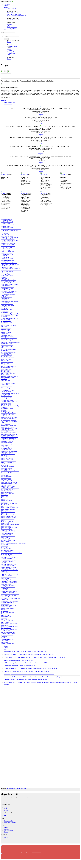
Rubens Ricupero (5, 604)
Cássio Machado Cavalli (7, 289)
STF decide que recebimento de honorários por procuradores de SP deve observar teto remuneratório (29, 674)
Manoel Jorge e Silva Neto (7, 493)
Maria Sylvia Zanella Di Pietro (8, 516)
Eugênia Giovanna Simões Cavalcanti (10, 342)
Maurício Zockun (5, 523)
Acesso (6, 39)
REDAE (6, 810)
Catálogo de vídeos (12, 27)
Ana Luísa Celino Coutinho (7, 239)
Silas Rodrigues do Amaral (7, 612)
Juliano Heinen (4, 445)
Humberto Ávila (5, 398)
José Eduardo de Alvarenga (7, 427)
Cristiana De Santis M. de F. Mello (9, 301)
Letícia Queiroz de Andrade (7, 466)
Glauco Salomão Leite (6, 389)
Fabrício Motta (4, 350)
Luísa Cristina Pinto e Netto (7, 489)
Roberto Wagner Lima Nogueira (9, 591)
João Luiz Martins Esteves (7, 414)
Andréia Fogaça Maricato (7, 258)
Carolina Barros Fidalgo (7, 288)
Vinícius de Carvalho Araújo (8, 633)
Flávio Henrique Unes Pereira (8, 373)
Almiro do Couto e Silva (7, 236)
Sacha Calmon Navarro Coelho (8, 605)
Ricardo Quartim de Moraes (8, 587)
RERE (5, 808)
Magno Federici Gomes (6, 492)
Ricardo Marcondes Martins (8, 585)
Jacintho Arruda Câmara (7, 408)
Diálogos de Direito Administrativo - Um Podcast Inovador (18, 660)
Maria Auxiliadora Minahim (8, 514)
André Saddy (4, 256)
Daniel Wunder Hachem (7, 312)
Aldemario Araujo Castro (7, 223)
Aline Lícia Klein (5, 234)
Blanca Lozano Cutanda (7, 271)
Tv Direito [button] (6, 25)
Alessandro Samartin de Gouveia (9, 224)
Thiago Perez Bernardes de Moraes (9, 626)
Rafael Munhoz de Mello (7, 561)
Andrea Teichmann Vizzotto (8, 246)
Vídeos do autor (8, 104)
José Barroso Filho (5, 424)
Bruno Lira (3, 277)
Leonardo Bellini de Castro (7, 458)
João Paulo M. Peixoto (6, 415)
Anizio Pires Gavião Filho (7, 260)
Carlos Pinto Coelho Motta (7, 287)
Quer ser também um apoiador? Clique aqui (16, 788)
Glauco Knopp (4, 387)
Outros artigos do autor (9, 102)
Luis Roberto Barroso (6, 479)
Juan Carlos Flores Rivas (7, 441)
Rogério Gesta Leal (5, 599)
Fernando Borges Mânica (7, 362)
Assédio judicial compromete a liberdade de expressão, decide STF (20, 665)
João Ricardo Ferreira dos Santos (9, 417)
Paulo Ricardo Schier (6, 548)
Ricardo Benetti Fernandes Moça (9, 582)
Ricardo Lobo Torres (6, 584)
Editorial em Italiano (6, 331)
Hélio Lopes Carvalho (6, 397)
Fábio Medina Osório (6, 353)
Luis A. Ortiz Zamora (6, 478)
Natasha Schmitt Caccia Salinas (8, 531)
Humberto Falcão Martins (7, 400)
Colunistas (6, 5)
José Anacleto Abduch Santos (8, 422)
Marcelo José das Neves (7, 497)
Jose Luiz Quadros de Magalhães (9, 421)
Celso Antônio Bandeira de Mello (9, 291)
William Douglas (5, 640)
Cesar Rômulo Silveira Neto (8, 294)
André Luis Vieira (5, 250)
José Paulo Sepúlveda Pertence (8, 432)
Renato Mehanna (5, 578)
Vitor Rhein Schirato (6, 638)
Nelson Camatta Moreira (7, 533)
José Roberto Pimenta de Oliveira (9, 434)
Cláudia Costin (4, 295)
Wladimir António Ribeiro (7, 643)
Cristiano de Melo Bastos (7, 304)
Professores (6, 4)
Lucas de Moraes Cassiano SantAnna (10, 471)
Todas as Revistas (11, 8)
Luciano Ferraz (4, 475)
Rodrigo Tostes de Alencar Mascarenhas (11, 598)
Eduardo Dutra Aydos (6, 335)
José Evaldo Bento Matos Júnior (9, 428)
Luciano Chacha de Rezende (8, 473)
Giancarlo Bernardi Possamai (8, 383)
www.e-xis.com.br (36, 852)
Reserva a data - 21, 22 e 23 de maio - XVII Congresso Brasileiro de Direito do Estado (25, 651)
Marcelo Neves (4, 499)
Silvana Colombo (5, 613)
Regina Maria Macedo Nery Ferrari (9, 574)
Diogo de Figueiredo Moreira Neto (9, 318)
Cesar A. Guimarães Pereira (7, 292)
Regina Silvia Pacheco (6, 575)
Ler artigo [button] (3, 100)
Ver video (4, 174)
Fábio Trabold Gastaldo (6, 355)
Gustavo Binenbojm (6, 391)
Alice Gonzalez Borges (6, 231)
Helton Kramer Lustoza (6, 396)
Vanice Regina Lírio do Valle (8, 632)
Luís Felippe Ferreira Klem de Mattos (10, 488)
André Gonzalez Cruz (6, 248)
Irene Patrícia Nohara (6, 404)
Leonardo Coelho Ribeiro (7, 459)
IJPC (5, 815)
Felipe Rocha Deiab (6, 359)
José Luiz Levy (4, 431)
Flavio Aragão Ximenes (6, 369)
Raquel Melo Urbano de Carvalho (9, 570)
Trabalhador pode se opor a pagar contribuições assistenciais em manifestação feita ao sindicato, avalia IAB (30, 668)
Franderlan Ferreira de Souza (8, 377)
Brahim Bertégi (4, 273)
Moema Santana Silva (6, 529)
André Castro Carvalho (6, 247)
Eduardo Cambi (5, 333)
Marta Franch (4, 520)
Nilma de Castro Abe (6, 534)
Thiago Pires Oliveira (6, 628)
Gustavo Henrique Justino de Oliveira (10, 393)
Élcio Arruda (4, 347)
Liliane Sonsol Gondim (6, 468)
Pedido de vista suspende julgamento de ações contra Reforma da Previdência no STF (25, 663)
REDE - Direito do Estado (13, 12)
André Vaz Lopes (5, 257)
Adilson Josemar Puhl (6, 220)
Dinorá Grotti (4, 316)
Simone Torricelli (5, 615)
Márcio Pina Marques (6, 526)
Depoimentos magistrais (13, 28)
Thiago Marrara (4, 625)
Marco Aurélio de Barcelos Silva (9, 503)
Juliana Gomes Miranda (6, 442)
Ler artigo (40, 114)
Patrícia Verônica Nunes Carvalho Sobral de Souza (13, 543)
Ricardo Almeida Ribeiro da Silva (9, 581)
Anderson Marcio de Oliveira (8, 243)
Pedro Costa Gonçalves (6, 554)
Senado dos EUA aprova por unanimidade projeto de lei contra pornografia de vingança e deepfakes (29, 654)
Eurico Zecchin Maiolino (7, 345)
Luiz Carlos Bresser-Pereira (7, 480)
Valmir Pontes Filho (6, 630)
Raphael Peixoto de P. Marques (8, 567)
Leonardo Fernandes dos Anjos (8, 461)
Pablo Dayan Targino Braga (8, 540)
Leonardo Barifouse (6, 456)
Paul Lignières (4, 544)
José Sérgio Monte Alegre (7, 435)
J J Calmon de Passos (6, 407)
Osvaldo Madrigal (5, 538)
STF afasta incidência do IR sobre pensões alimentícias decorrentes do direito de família (25, 679)
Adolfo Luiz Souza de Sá (7, 222)
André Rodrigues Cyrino (7, 254)
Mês (5, 649)
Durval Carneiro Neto (6, 322)
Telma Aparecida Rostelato (7, 621)
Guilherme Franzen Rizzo (7, 390)
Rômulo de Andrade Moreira (8, 602)
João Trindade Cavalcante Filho (8, 418)
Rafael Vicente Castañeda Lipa (8, 564)
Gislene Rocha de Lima (6, 386)
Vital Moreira (4, 636)
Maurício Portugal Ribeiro (7, 522)
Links (8, 54)
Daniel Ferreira (4, 308)
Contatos (9, 59)
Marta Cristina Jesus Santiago (8, 519)
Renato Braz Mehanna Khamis (8, 577)
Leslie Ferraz (4, 464)
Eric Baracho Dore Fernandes (8, 340)
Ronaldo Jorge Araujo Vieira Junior (9, 601)
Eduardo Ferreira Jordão (7, 336)
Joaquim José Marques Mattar (8, 413)
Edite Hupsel (4, 326)
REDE (5, 807)
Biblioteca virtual (11, 53)
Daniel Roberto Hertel (6, 309)
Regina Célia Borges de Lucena (9, 572)
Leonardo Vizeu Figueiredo (7, 462)
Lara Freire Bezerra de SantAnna (9, 451)
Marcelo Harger (5, 496)
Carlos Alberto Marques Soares (8, 280)
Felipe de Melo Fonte (6, 356)
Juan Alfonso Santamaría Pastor (8, 439)
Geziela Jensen (4, 381)
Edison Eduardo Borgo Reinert (8, 325)
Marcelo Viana (4, 502)
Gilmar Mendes (4, 384)
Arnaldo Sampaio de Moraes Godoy (10, 264)
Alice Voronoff (4, 233)
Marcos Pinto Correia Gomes (8, 512)
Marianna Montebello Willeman (8, 517)
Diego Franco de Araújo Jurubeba (9, 315)
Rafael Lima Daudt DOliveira (8, 560)
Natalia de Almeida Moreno (7, 530)
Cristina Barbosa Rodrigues (7, 305)
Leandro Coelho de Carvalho (8, 454)
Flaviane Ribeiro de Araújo (7, 367)
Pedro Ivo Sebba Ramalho (7, 555)
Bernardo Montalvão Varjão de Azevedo (11, 270)
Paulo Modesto (4, 546)
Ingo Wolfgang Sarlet (6, 403)
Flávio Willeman (5, 374)
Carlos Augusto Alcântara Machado (9, 284)
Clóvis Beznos (4, 299)
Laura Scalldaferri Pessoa (7, 452)
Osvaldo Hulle (4, 537)
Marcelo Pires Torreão (6, 500)
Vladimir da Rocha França (7, 639)
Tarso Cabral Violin (5, 619)
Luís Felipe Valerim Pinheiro (8, 486)
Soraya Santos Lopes (6, 616)
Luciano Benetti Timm (6, 472)
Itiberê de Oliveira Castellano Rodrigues (11, 405)
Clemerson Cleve (5, 298)
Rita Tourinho (4, 589)
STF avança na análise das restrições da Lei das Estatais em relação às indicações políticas (26, 671)
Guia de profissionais (9, 29)
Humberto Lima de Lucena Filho (9, 401)
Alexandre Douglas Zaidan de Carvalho (11, 229)
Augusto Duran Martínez (7, 267)
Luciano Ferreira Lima (6, 476)
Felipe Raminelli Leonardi (7, 357)
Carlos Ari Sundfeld (6, 282)
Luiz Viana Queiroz (6, 485)
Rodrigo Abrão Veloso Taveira (8, 595)
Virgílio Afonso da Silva (7, 635)
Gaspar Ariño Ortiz (5, 380)
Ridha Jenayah (4, 588)
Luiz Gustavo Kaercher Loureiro (9, 482)
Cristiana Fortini (5, 302)
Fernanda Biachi (5, 360)
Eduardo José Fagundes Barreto (9, 338)
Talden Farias (4, 618)
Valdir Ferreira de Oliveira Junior (9, 629)
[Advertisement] (12, 713)
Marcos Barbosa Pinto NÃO (8, 506)
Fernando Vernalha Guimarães (8, 366)
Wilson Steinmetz (5, 642)
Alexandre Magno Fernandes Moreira (10, 230)
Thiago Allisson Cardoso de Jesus (9, 623)
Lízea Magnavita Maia (6, 469)
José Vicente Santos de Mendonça (9, 437)
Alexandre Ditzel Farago (7, 227)
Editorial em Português (6, 332)
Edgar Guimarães (5, 323)
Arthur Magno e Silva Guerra (8, 265)
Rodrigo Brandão (5, 596)
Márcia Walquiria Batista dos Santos (10, 524)
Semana (6, 647)
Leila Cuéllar (4, 455)
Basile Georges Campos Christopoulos (10, 268)
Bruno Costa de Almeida (7, 275)
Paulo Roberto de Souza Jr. (7, 550)
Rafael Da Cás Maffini (6, 558)
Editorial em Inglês (5, 329)
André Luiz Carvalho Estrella (8, 251)
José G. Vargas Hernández (7, 430)
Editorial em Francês (6, 328)
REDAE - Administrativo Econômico (16, 15)
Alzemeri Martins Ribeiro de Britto (9, 237)
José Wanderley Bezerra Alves (8, 438)
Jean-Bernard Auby (5, 411)
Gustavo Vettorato (5, 394)
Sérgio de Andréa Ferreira (7, 608)
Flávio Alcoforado (5, 370)
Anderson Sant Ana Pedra (7, 244)
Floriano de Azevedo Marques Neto (10, 376)
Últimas (6, 646)
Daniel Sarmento (5, 311)
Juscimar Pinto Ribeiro (6, 448)
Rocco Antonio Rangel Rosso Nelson (10, 594)
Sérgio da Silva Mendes (6, 606)
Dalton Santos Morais (6, 306)
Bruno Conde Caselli (6, 274)
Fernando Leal (4, 364)
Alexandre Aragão (5, 226)
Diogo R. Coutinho (5, 319)
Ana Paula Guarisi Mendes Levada (9, 240)
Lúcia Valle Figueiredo (6, 490)
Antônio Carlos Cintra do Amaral (9, 263)
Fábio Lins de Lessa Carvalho (8, 352)
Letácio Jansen (4, 465)
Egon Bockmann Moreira (7, 339)
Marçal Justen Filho (5, 513)
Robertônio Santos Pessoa (7, 592)
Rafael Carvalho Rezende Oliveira (9, 557)
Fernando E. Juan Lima (6, 363)
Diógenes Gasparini (6, 321)
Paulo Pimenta (4, 547)
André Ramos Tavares (6, 253)
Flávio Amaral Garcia (6, 372)
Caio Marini (4, 278)
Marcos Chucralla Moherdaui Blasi (9, 507)
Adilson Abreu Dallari (6, 219)
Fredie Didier (4, 379)
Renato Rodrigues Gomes (7, 580)
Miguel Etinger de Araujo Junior (9, 527)
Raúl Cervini (4, 571)
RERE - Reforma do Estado (14, 14)
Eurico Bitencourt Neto (6, 343)
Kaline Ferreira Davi (6, 449)
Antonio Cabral (4, 261)
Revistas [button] (6, 7)
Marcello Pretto (4, 495)
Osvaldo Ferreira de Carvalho (8, 536)
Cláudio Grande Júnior (6, 297)
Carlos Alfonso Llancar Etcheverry (9, 281)
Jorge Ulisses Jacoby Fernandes (8, 420)
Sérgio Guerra (4, 611)
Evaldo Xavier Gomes (6, 346)
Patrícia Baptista (5, 541)
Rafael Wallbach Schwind (7, 565)
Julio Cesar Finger (5, 447)
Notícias (9, 49)
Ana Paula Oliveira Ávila (7, 241)
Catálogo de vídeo (8, 821)
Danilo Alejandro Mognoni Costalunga (10, 314)
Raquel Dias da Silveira (6, 568)
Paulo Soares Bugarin (6, 551)
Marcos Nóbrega (5, 510)
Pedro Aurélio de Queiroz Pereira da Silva (11, 553)
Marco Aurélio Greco (6, 505)
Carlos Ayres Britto (5, 285)
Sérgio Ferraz (4, 609)
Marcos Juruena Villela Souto (8, 509)
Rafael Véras (4, 563)
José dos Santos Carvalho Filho (8, 425)
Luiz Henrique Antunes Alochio (9, 483)
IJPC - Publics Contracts (13, 20)
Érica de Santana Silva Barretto (8, 349)
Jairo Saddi (3, 410)
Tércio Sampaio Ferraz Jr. (7, 622)
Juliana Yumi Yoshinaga (6, 444)
